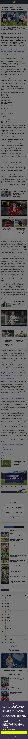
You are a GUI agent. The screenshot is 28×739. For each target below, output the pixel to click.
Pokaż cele (14, 736)
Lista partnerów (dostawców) (8, 729)
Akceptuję (14, 732)
